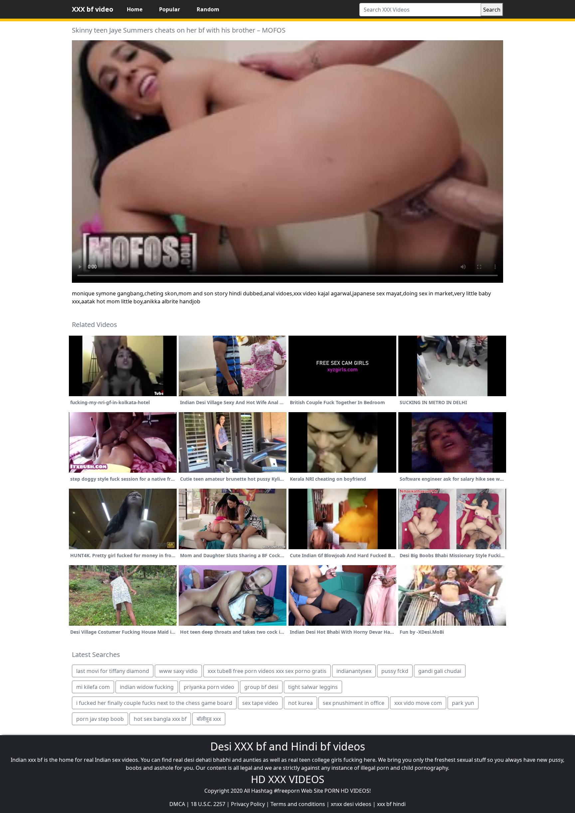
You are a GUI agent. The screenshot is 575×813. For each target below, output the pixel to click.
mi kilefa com (93, 687)
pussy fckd (394, 671)
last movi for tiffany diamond (112, 671)
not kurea (300, 703)
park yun (463, 703)
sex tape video (260, 703)
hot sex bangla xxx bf (160, 719)
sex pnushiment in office (353, 703)
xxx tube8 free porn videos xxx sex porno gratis (267, 671)
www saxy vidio (178, 671)
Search (491, 9)
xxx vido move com (418, 703)
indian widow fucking (147, 687)
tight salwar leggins (313, 687)
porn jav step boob (100, 719)
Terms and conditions (298, 804)
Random (208, 9)
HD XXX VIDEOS (287, 779)
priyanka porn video (209, 687)
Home (134, 9)
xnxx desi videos (351, 804)
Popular (169, 9)
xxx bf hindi (391, 804)
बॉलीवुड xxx (209, 719)
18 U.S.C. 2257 (208, 804)
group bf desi (261, 687)
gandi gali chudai (439, 671)
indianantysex (353, 671)
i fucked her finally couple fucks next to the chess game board (154, 703)
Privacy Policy (248, 804)
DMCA (177, 804)
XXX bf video (92, 9)
